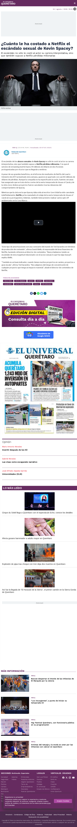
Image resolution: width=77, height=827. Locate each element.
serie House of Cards (23, 284)
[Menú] (74, 3)
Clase (53, 782)
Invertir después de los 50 (14, 450)
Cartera (3, 786)
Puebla (39, 782)
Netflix (39, 281)
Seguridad (4, 779)
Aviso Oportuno (56, 791)
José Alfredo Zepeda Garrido (14, 471)
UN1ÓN (53, 786)
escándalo (8, 284)
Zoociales (24, 789)
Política (3, 784)
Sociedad (4, 777)
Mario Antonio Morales (12, 447)
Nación (3, 782)
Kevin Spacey (20, 281)
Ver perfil (15, 153)
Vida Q (14, 147)
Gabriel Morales (9, 459)
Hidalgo (39, 784)
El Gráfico (54, 777)
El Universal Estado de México (43, 788)
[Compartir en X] (34, 293)
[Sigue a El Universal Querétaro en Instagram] (70, 778)
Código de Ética (29, 814)
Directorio (9, 814)
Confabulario (55, 789)
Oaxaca (39, 779)
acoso (31, 281)
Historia (69, 814)
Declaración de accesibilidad (38, 817)
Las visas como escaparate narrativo (19, 462)
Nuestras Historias (27, 779)
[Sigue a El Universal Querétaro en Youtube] (74, 778)
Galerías (15, 777)
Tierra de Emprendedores (27, 785)
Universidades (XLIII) (12, 474)
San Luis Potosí (42, 777)
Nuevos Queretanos (28, 791)
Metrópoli (4, 789)
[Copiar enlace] (45, 293)
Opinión (6, 442)
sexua (36, 284)
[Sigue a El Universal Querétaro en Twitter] (67, 778)
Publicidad (48, 814)
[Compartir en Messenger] (41, 293)
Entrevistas (25, 777)
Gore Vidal (8, 281)
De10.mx (54, 779)
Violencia (40, 814)
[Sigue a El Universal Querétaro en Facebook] (64, 778)
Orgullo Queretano (27, 782)
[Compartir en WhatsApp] (38, 293)
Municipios (5, 791)
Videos (14, 779)
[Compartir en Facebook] (31, 293)
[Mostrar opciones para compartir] (74, 8)
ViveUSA (54, 784)
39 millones (46, 284)
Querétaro (49, 281)
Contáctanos (18, 814)
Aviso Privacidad (59, 814)
